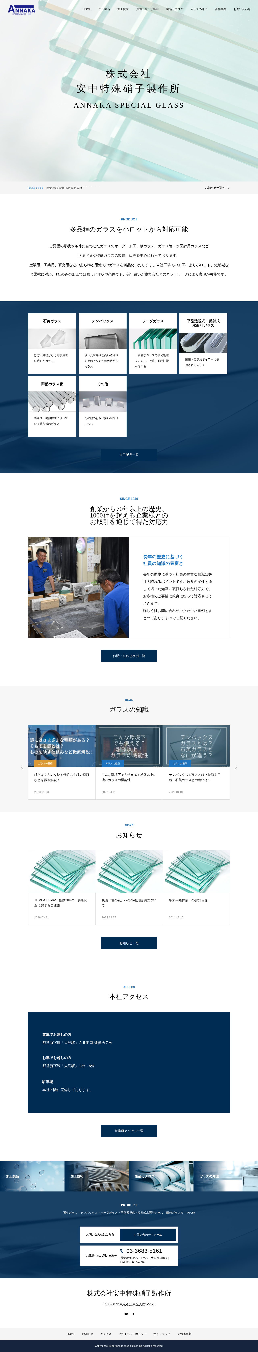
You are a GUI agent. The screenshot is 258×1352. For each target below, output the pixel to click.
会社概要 (220, 9)
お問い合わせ (242, 9)
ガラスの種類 (112, 763)
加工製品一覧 (129, 455)
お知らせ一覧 (129, 943)
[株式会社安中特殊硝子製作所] (21, 9)
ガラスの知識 (198, 9)
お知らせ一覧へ (215, 187)
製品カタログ (174, 9)
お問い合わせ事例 (147, 9)
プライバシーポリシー (132, 1333)
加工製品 (104, 9)
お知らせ (87, 1333)
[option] (129, 91)
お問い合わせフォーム (148, 1234)
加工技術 (123, 9)
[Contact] (132, 1314)
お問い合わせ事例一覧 (129, 656)
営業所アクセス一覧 (129, 1131)
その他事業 (184, 1333)
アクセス (105, 1333)
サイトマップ (161, 1333)
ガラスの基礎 (45, 763)
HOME (87, 9)
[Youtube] (126, 1314)
